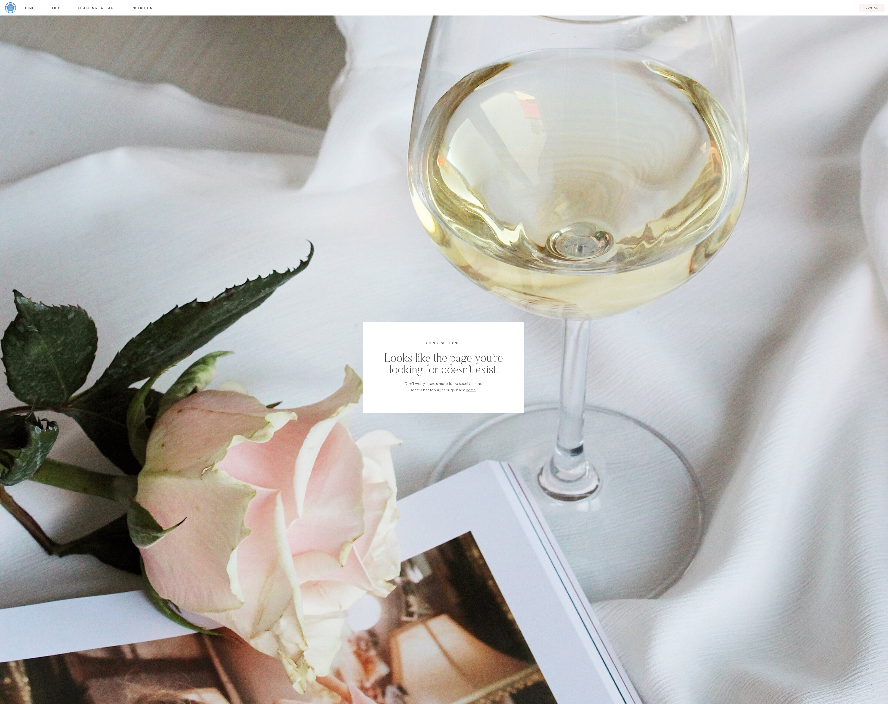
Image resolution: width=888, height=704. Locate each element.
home (471, 390)
